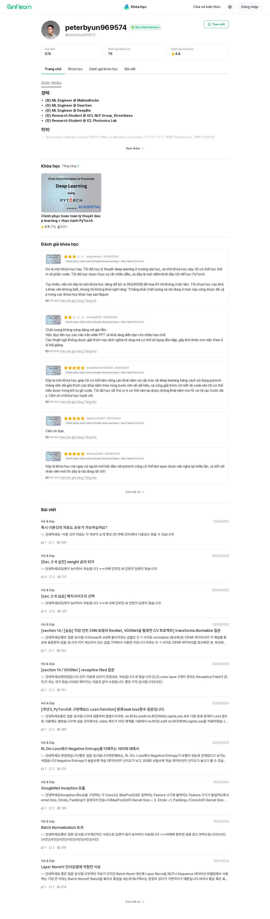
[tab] (53, 69)
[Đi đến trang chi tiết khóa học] (53, 259)
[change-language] (229, 7)
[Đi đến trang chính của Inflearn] (19, 6)
